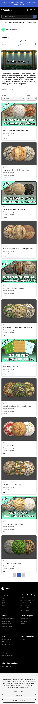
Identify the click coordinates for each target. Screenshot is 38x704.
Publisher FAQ (24, 608)
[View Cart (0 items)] (27, 10)
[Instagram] (11, 666)
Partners (23, 639)
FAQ (2, 642)
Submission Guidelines (27, 600)
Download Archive (7, 655)
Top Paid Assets (6, 623)
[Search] (34, 16)
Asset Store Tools (25, 603)
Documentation (6, 639)
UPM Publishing (25, 610)
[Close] (37, 675)
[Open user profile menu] (31, 10)
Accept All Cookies (19, 700)
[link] (14, 575)
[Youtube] (3, 666)
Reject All (19, 695)
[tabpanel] (19, 334)
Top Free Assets (6, 621)
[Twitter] (7, 666)
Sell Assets (23, 598)
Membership (24, 618)
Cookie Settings (19, 691)
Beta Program (5, 658)
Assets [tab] (4, 89)
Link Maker (23, 621)
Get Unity (4, 653)
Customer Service (6, 644)
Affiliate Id (23, 623)
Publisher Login (25, 605)
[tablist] (19, 89)
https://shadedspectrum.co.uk (25, 44)
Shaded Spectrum (8, 136)
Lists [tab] (11, 89)
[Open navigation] (35, 10)
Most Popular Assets (7, 618)
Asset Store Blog (6, 626)
